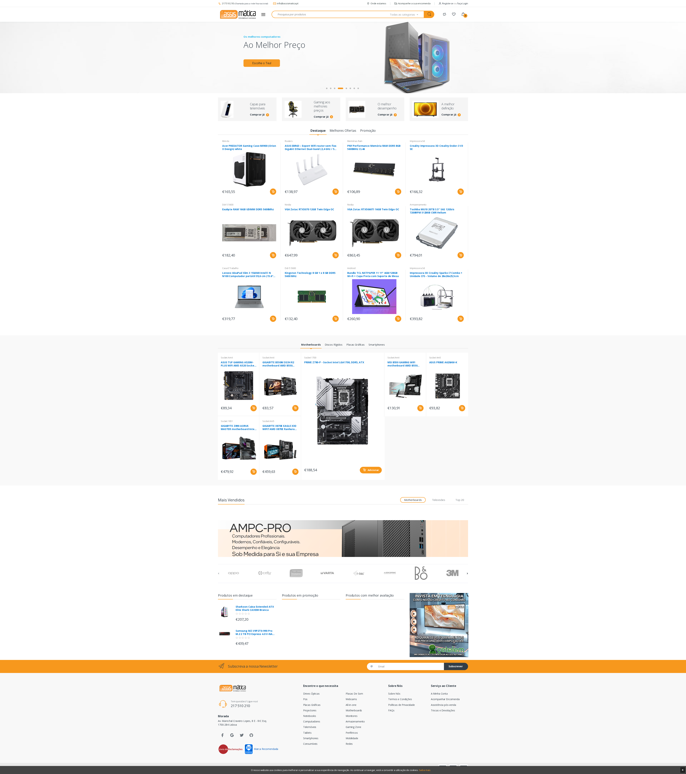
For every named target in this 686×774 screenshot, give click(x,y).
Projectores (309, 710)
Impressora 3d (417, 141)
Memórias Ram (354, 141)
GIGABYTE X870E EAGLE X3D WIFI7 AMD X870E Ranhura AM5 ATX (279, 427)
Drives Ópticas (311, 693)
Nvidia (288, 204)
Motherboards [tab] (413, 500)
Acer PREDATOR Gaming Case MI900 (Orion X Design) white (249, 147)
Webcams (351, 699)
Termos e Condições (400, 699)
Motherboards (354, 710)
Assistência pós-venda (443, 705)
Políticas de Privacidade (401, 705)
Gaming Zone (353, 727)
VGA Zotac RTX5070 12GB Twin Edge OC (309, 209)
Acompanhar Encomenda (445, 699)
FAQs (391, 710)
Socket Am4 (227, 357)
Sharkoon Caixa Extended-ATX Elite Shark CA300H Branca (255, 608)
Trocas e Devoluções (443, 710)
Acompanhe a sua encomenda (414, 3)
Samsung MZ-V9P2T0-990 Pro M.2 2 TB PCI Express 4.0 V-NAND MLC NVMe (256, 632)
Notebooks (309, 716)
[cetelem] (439, 625)
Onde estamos (378, 3)
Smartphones (310, 738)
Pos (305, 699)
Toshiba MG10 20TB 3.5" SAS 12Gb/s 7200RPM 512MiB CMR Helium (432, 211)
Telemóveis (309, 727)
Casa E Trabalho (230, 268)
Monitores (351, 716)
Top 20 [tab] (459, 500)
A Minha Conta (439, 693)
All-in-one (351, 705)
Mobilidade (352, 738)
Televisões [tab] (438, 500)
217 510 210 (228, 3)
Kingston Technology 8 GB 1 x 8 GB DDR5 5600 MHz (310, 274)
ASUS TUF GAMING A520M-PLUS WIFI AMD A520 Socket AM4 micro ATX (238, 364)
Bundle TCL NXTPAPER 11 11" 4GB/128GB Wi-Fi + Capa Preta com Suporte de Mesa (373, 274)
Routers (289, 141)
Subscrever (456, 666)
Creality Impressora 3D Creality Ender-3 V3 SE (436, 147)
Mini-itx (225, 141)
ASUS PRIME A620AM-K (443, 362)
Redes (349, 743)
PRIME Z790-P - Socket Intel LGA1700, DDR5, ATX (334, 362)
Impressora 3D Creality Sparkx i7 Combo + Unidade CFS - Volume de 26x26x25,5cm (436, 274)
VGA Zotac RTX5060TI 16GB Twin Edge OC (373, 209)
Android (351, 268)
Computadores (311, 721)
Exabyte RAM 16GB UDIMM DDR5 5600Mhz (248, 209)
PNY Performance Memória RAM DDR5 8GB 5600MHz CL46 (374, 147)
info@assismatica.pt (287, 3)
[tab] (317, 131)
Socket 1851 (227, 421)
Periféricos (352, 732)
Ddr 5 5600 (227, 204)
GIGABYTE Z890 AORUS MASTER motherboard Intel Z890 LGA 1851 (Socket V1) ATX (238, 427)
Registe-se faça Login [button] (455, 3)
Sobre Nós (394, 693)
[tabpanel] (343, 57)
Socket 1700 (310, 357)
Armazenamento (418, 204)
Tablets (307, 732)
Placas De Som (354, 693)
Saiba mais (425, 770)
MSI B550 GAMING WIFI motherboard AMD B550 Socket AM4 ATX (402, 364)
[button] (407, 14)
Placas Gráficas (311, 705)
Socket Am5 (268, 421)
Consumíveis (310, 743)
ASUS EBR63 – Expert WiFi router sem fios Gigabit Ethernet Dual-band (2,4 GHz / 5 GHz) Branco (310, 147)
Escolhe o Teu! (261, 63)
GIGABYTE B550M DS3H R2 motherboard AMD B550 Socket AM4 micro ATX (278, 364)
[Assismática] (238, 14)
